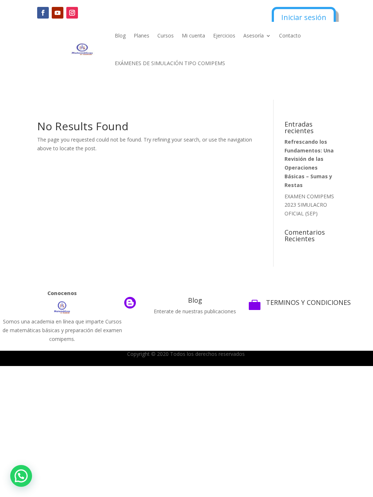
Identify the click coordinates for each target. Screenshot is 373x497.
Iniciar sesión (303, 17)
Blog (120, 35)
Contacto (290, 35)
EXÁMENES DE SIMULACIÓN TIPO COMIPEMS (170, 63)
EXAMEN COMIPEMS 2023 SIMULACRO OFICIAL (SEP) (309, 205)
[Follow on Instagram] (72, 13)
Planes (141, 35)
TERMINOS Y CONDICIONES (308, 302)
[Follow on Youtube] (57, 13)
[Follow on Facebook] (43, 13)
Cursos (165, 35)
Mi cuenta (193, 35)
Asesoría (253, 35)
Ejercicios (224, 35)
